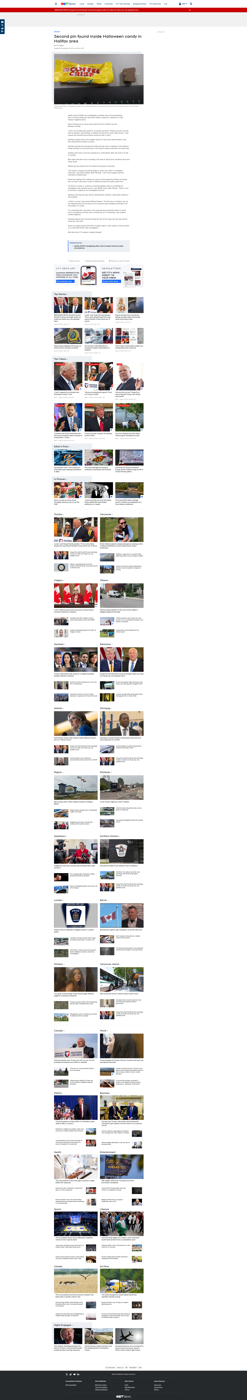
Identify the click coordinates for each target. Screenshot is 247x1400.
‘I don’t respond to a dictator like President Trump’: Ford (66, 393)
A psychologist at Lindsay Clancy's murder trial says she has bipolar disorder (121, 1061)
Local (82, 4)
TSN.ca (127, 1389)
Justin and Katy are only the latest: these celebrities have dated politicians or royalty (98, 502)
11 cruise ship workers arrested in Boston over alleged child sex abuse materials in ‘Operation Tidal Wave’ (128, 1082)
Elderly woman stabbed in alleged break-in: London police (74, 931)
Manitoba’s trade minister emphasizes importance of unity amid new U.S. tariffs (120, 739)
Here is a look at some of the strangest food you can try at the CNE (66, 502)
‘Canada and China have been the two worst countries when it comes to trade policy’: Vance (68, 436)
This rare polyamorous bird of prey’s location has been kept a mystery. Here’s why (75, 1296)
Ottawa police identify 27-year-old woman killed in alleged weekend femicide (119, 611)
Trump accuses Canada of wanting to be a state (98, 434)
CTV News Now (155, 4)
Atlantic (57, 32)
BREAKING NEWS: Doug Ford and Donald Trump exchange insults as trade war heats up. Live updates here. (67, 318)
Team (140, 1367)
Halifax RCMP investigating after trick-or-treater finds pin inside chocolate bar (98, 247)
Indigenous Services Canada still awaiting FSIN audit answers (74, 867)
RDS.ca (156, 1389)
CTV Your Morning (123, 4)
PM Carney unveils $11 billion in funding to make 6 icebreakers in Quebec (97, 348)
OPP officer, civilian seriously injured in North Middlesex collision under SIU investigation (83, 951)
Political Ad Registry (101, 1389)
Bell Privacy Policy (101, 1385)
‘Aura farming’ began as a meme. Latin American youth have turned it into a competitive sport (120, 1239)
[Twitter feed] (67, 1374)
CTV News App (110, 1367)
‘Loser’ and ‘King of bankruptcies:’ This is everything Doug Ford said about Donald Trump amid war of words (75, 545)
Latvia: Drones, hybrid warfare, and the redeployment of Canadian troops (98, 1348)
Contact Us (120, 1367)
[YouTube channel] (74, 1374)
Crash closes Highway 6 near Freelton (114, 802)
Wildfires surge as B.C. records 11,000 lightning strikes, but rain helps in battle (129, 555)
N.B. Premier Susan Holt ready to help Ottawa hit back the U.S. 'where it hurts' (75, 739)
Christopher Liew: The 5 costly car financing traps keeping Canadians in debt (67, 470)
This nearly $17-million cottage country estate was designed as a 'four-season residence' (128, 502)
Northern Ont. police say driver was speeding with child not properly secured (128, 873)
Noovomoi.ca (158, 1387)
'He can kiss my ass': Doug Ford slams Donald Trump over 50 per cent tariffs (127, 394)
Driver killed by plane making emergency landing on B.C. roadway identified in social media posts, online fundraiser (121, 546)
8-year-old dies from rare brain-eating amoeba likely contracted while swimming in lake (127, 317)
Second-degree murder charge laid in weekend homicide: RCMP (129, 747)
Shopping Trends (139, 4)
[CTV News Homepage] (68, 4)
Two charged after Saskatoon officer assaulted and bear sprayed (82, 875)
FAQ (126, 1367)
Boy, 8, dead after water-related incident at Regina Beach (73, 803)
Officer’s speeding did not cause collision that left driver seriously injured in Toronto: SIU (83, 565)
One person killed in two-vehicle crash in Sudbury (119, 866)
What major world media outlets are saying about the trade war (129, 347)
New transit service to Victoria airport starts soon (119, 994)
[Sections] (56, 4)
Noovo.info (157, 1385)
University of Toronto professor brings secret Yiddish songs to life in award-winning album (129, 470)
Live (165, 4)
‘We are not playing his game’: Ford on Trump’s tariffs (98, 393)
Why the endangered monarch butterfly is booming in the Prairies (98, 469)
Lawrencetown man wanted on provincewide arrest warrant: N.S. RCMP (83, 759)
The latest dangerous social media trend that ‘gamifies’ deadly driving (119, 1296)
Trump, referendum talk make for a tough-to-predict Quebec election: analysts (74, 675)
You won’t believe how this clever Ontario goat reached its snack (127, 434)
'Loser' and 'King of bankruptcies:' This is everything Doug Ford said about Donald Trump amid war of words (98, 318)
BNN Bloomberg (130, 1387)
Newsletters (133, 1367)
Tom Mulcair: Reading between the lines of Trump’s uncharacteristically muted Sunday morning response (68, 1348)
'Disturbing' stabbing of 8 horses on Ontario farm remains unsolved (67, 347)
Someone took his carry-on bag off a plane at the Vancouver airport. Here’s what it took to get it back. (129, 1348)
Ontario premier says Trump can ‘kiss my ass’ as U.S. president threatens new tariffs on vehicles (129, 619)
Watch (99, 4)
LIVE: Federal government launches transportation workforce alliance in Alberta (74, 611)
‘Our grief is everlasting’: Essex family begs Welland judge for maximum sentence (74, 995)
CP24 (126, 1385)
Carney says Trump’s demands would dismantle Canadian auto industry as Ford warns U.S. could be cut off (122, 1123)
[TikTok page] (70, 1374)
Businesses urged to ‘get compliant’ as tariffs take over (121, 930)
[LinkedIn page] (78, 1374)
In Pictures (109, 4)
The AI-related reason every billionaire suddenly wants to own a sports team (74, 1239)
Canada (90, 4)
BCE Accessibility (71, 1385)
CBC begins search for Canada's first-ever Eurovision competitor (118, 1182)
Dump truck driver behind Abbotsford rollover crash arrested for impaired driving (128, 567)
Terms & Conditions (101, 1387)
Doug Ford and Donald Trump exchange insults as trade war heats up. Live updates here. (83, 553)
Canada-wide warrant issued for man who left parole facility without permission (128, 1001)
